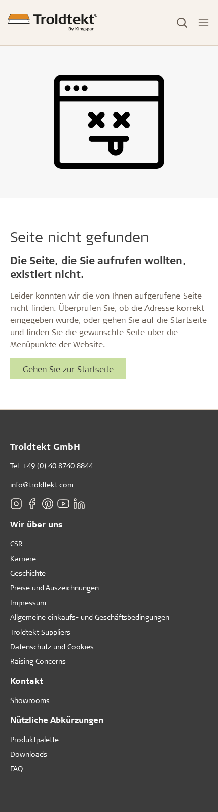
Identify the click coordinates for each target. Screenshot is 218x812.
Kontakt (26, 680)
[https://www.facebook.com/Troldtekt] (32, 504)
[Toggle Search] (182, 23)
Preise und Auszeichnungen (54, 588)
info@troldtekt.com (42, 484)
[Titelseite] (52, 22)
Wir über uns (36, 524)
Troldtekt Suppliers (40, 632)
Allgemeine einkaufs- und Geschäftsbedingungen (89, 617)
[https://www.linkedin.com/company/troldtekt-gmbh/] (79, 504)
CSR (16, 543)
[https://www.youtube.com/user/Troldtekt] (63, 504)
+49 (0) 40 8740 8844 (58, 465)
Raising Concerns (38, 661)
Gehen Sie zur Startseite (68, 368)
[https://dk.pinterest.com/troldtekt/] (48, 504)
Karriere (23, 558)
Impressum (28, 602)
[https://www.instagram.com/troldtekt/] (16, 504)
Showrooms (30, 700)
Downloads (28, 754)
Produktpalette (34, 739)
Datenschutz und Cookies (52, 646)
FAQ (16, 768)
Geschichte (28, 573)
